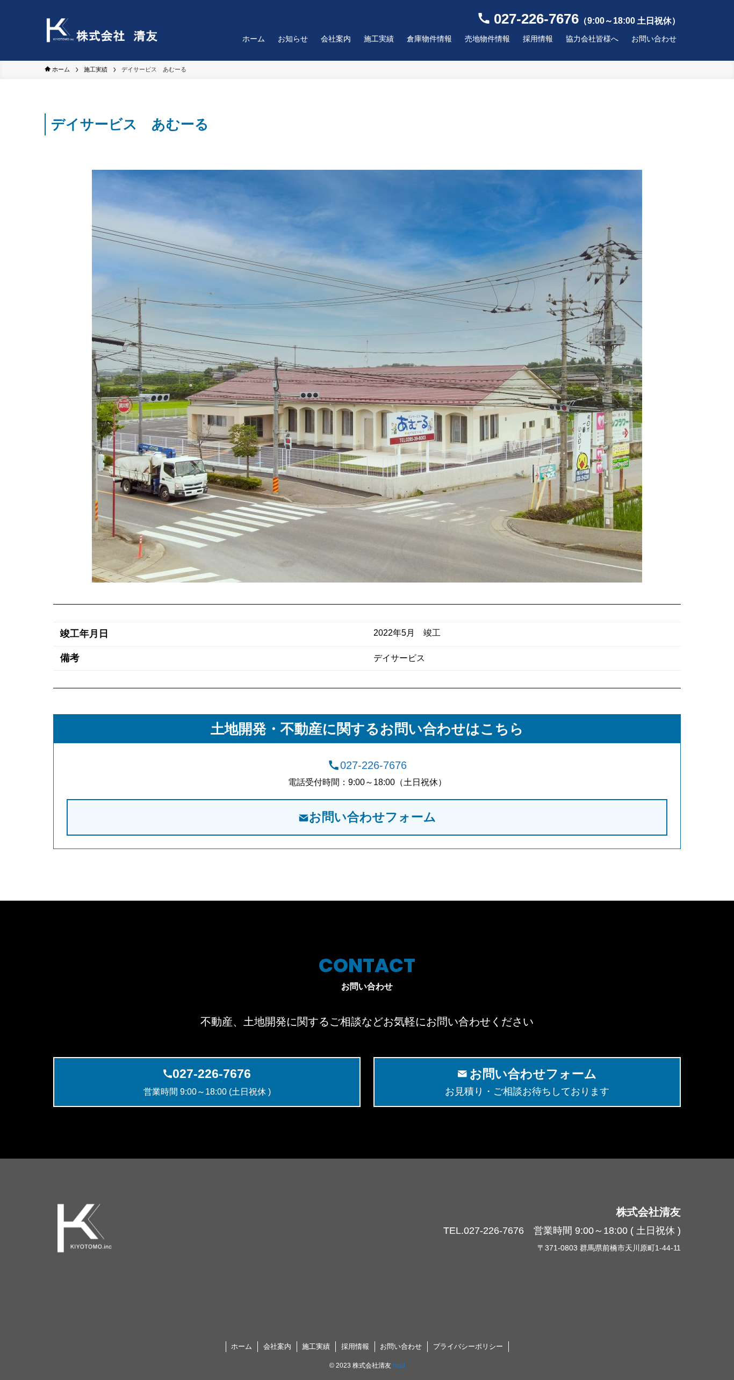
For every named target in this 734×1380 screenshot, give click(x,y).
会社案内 (277, 1346)
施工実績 (316, 1346)
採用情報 (355, 1346)
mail (399, 1365)
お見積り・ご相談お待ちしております (527, 1082)
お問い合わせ (401, 1346)
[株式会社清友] (102, 30)
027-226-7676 (373, 765)
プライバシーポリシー (468, 1346)
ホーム (241, 1346)
